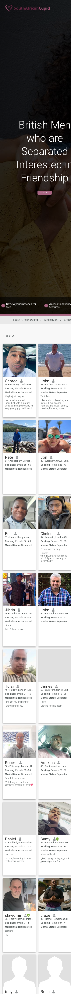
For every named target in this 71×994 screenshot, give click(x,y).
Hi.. (6, 935)
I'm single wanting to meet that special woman (18, 859)
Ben (8, 533)
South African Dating (25, 319)
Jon (44, 457)
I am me (9, 854)
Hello (43, 702)
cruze (45, 915)
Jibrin (10, 610)
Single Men (51, 319)
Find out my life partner (16, 702)
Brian (45, 991)
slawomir (13, 915)
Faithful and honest (14, 629)
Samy (45, 839)
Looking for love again (51, 705)
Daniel (10, 839)
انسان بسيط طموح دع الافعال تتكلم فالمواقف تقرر (55, 859)
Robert (11, 762)
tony (8, 991)
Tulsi (9, 686)
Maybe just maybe (14, 396)
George (11, 381)
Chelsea (48, 533)
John (45, 381)
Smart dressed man (15, 778)
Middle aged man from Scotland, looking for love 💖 (19, 783)
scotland (9, 931)
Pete (9, 457)
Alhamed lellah (48, 854)
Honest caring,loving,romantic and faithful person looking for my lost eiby (54, 557)
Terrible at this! (48, 396)
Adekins (48, 762)
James (46, 686)
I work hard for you (14, 705)
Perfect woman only (50, 549)
